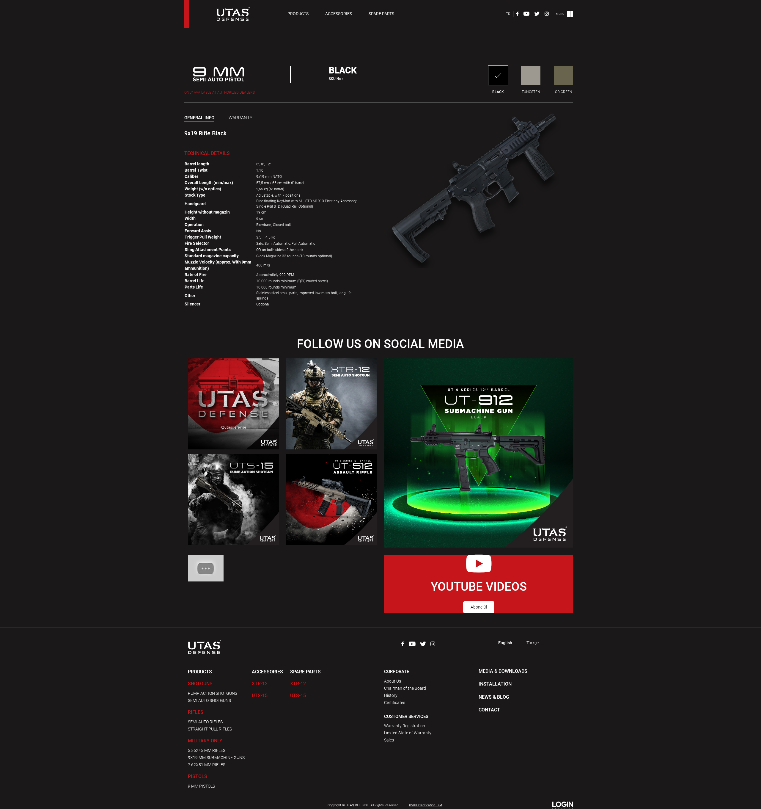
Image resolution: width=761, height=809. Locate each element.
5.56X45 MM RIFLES (206, 750)
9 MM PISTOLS (201, 786)
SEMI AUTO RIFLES (205, 721)
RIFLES (195, 712)
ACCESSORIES (338, 13)
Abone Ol (479, 607)
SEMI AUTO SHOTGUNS (209, 700)
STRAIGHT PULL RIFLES (210, 729)
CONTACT (489, 710)
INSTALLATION (495, 684)
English (505, 642)
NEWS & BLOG (494, 697)
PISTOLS (197, 776)
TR (508, 14)
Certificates (394, 702)
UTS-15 (260, 695)
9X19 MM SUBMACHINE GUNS (216, 757)
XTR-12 (260, 683)
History (390, 695)
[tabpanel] (274, 129)
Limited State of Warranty (407, 732)
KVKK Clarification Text (425, 805)
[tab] (199, 119)
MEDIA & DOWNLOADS (503, 671)
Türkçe (532, 642)
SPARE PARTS (381, 13)
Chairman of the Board (405, 688)
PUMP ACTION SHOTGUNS (212, 693)
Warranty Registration (404, 725)
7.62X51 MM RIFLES (206, 764)
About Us (392, 681)
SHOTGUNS (200, 683)
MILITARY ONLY (205, 741)
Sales (389, 740)
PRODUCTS (298, 13)
